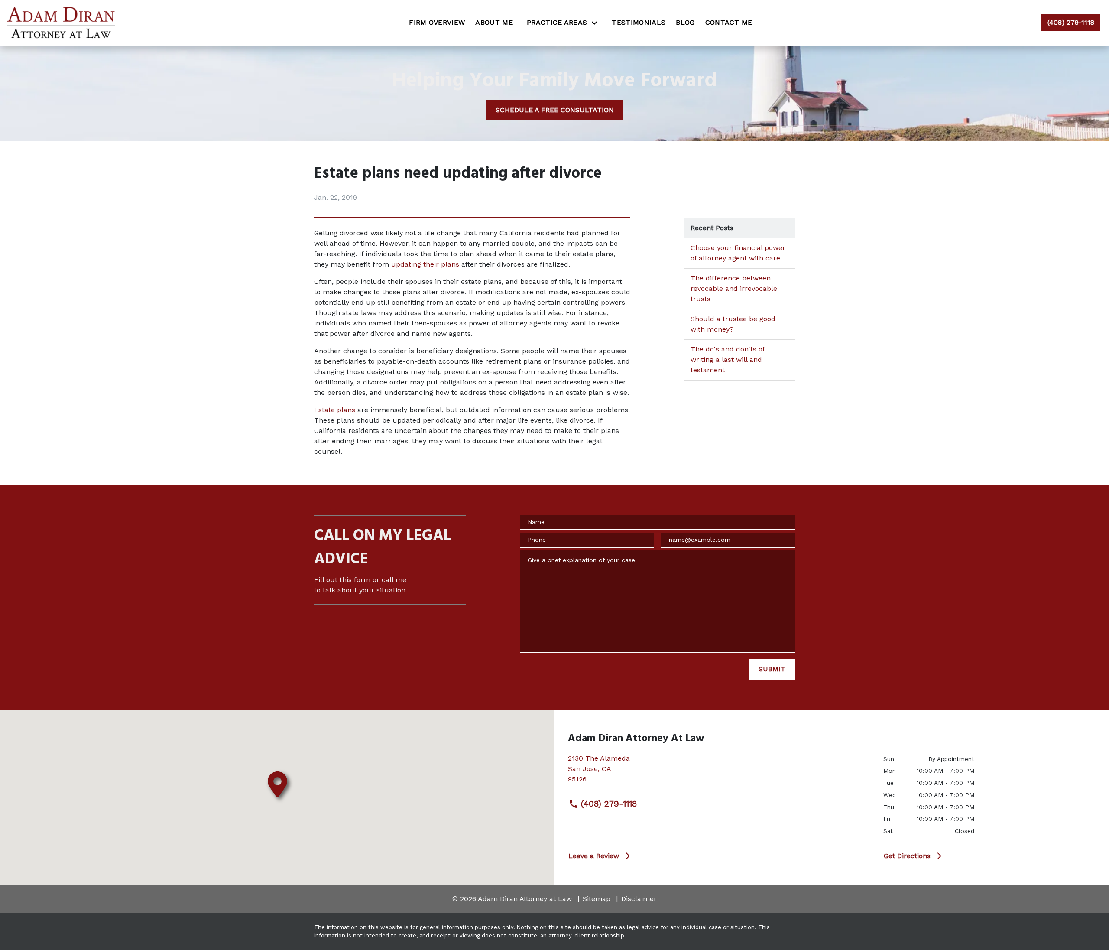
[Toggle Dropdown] (597, 22)
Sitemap (596, 899)
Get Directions (907, 856)
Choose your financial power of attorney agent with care (738, 253)
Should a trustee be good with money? (733, 324)
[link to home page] (61, 22)
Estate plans (334, 410)
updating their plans (425, 264)
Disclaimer (639, 899)
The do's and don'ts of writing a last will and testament (728, 359)
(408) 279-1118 (609, 804)
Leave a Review (593, 856)
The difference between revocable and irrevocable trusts (734, 288)
